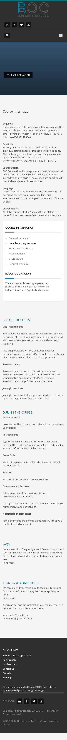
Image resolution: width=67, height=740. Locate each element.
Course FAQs (16, 258)
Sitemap (7, 677)
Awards (7, 673)
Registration (9, 659)
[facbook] (14, 24)
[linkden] (7, 24)
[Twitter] (34, 701)
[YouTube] (41, 701)
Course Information (19, 238)
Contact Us (8, 668)
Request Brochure (19, 263)
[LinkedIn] (19, 701)
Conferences (10, 664)
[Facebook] (26, 701)
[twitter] (21, 24)
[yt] (28, 24)
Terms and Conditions (21, 248)
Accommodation (17, 253)
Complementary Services (22, 243)
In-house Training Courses (17, 655)
